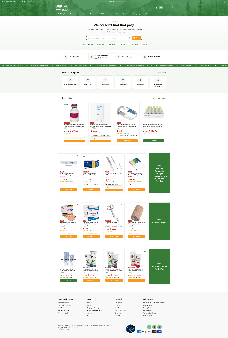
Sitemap (117, 315)
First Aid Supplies (63, 313)
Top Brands (147, 14)
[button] (156, 7)
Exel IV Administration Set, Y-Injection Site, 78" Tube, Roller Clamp (126, 126)
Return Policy (147, 310)
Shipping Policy (148, 305)
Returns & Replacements (94, 310)
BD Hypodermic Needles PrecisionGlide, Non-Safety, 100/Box (136, 174)
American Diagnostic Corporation (113, 226)
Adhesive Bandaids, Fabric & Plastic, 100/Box (68, 223)
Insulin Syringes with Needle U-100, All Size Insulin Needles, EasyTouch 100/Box (91, 175)
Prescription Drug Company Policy (154, 302)
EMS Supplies (62, 308)
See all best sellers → (159, 98)
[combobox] (127, 7)
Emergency (136, 14)
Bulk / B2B (135, 44)
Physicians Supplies (64, 305)
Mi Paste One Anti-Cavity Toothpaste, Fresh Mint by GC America (68, 270)
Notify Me (154, 140)
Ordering (89, 313)
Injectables (124, 44)
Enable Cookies (148, 315)
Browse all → (162, 73)
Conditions (116, 14)
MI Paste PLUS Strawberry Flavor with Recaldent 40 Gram (136, 270)
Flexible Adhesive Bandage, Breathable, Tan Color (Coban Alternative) (136, 224)
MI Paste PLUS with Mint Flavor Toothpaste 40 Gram (113, 269)
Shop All (144, 44)
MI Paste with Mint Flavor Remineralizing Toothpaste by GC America (91, 270)
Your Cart (118, 308)
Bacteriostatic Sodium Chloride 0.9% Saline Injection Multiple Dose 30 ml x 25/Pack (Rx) (152, 126)
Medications (94, 14)
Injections (83, 14)
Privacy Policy (147, 308)
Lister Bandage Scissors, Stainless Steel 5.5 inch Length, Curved (113, 224)
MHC (84, 177)
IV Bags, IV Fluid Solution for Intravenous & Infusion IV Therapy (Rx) (100, 126)
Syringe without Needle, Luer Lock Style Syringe (67, 174)
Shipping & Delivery (92, 308)
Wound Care (101, 44)
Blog (87, 315)
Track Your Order (120, 310)
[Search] (161, 7)
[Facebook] (149, 327)
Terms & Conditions (149, 313)
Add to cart (74, 141)
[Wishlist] (166, 7)
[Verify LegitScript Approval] (130, 329)
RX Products (105, 14)
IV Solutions (112, 44)
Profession (126, 14)
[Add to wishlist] (137, 103)
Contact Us (118, 302)
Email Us (89, 305)
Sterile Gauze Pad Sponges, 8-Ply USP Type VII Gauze (91, 223)
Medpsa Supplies (63, 310)
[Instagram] (154, 327)
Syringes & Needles (87, 44)
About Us (89, 302)
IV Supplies (73, 14)
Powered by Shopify (63, 329)
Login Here (118, 305)
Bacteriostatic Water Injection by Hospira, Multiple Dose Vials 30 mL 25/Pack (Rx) (74, 126)
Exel (118, 128)
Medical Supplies (61, 14)
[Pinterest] (159, 327)
